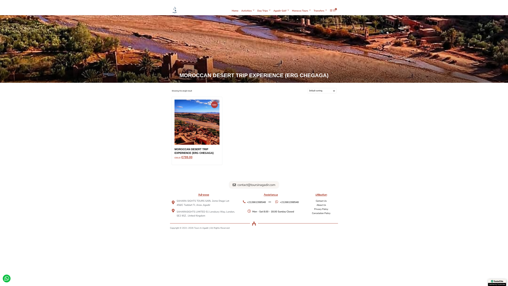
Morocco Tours (300, 10)
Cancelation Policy (321, 213)
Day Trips (262, 10)
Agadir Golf (279, 10)
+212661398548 (329, 3)
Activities (246, 10)
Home (235, 10)
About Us (321, 205)
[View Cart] (334, 11)
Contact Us (321, 200)
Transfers (319, 10)
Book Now (197, 161)
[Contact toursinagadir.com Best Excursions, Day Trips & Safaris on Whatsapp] (7, 278)
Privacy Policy (321, 209)
